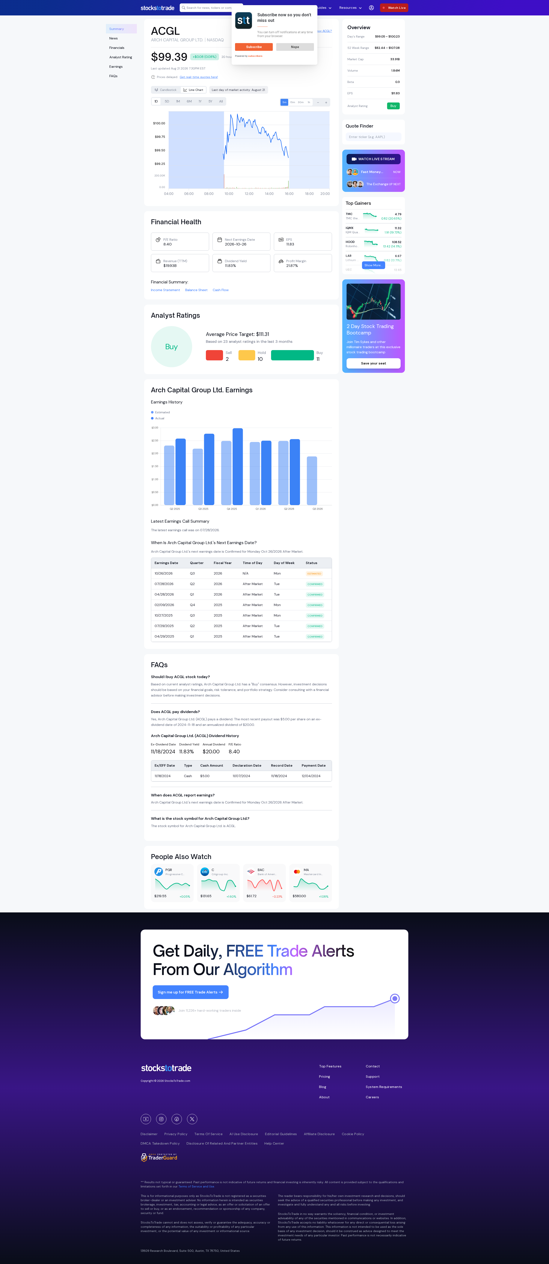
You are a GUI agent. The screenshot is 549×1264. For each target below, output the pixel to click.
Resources (348, 7)
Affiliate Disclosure (319, 1134)
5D (167, 101)
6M (189, 101)
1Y (200, 101)
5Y (210, 101)
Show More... (374, 265)
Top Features (330, 1066)
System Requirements (384, 1087)
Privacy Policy (175, 1134)
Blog (322, 1087)
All (221, 101)
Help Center (274, 1143)
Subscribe (254, 47)
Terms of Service (208, 1134)
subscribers (255, 56)
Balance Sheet (196, 290)
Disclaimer (149, 1134)
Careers (372, 1097)
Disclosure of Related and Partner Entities (222, 1143)
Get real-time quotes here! (199, 77)
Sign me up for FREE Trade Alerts (187, 992)
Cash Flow (221, 290)
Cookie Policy (353, 1134)
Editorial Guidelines (281, 1134)
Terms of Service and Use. (196, 1186)
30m (301, 102)
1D (156, 101)
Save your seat (373, 363)
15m (292, 102)
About (324, 1097)
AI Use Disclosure (243, 1134)
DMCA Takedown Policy (160, 1143)
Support (373, 1076)
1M (178, 101)
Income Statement (165, 290)
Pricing (324, 1076)
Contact (373, 1066)
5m (284, 102)
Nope (295, 47)
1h (309, 102)
